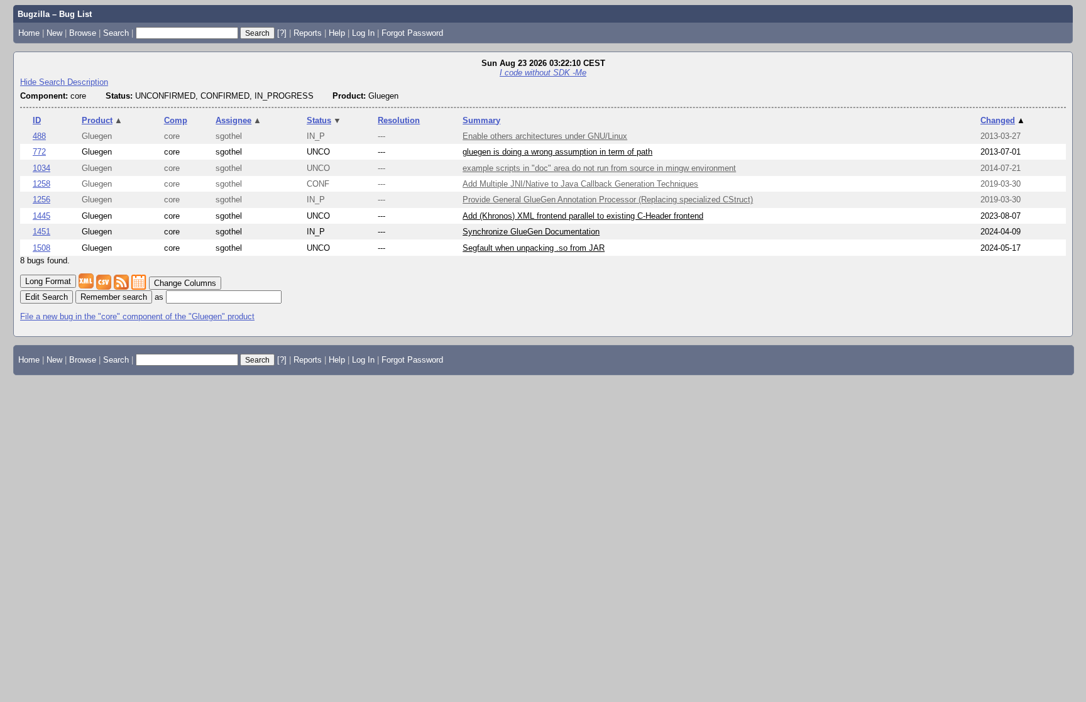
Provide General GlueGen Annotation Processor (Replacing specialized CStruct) (608, 199)
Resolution (399, 120)
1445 (41, 216)
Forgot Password (412, 33)
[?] (282, 33)
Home (29, 33)
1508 (41, 248)
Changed (1002, 120)
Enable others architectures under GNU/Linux (545, 136)
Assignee (238, 120)
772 (39, 151)
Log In (363, 33)
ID (37, 120)
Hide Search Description (64, 82)
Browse (82, 33)
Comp (175, 120)
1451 (41, 231)
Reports (307, 33)
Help (337, 33)
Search (116, 33)
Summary (481, 120)
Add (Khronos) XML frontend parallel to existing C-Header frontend (583, 216)
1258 (41, 184)
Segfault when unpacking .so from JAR (534, 248)
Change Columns (185, 283)
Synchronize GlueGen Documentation (531, 231)
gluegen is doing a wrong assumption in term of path (557, 151)
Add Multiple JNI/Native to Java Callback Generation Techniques (580, 184)
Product (102, 120)
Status (324, 120)
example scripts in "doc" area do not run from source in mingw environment (599, 168)
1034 (41, 168)
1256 (41, 199)
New (54, 33)
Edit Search (46, 297)
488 (39, 136)
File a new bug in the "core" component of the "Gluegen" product (137, 316)
